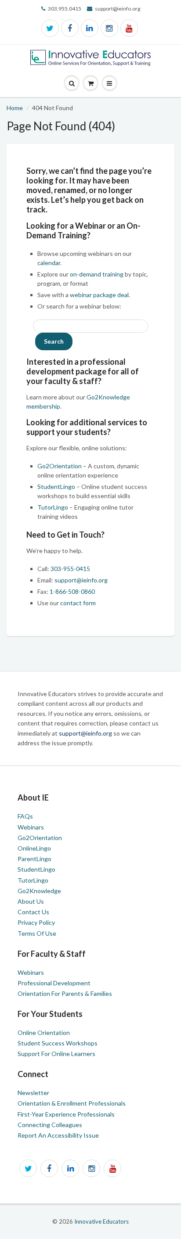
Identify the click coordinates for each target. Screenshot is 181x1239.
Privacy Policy (36, 922)
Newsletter (33, 1092)
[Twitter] (50, 28)
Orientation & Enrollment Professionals (72, 1103)
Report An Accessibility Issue (58, 1135)
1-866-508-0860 (72, 591)
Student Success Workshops (58, 1043)
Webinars (31, 827)
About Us (31, 901)
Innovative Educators (101, 1221)
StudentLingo (56, 486)
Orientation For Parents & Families (65, 993)
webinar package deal (99, 294)
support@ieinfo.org (81, 580)
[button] (109, 83)
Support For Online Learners (56, 1053)
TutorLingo (52, 507)
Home (15, 107)
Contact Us (33, 912)
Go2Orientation (59, 466)
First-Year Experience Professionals (66, 1114)
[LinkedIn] (89, 28)
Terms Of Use (37, 933)
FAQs (25, 816)
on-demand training (96, 274)
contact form (78, 603)
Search (54, 341)
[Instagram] (109, 28)
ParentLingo (34, 858)
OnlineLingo (34, 848)
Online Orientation (44, 1032)
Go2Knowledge (39, 890)
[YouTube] (129, 28)
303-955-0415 (70, 568)
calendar (48, 262)
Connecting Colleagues (50, 1124)
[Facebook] (70, 28)
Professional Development (54, 983)
